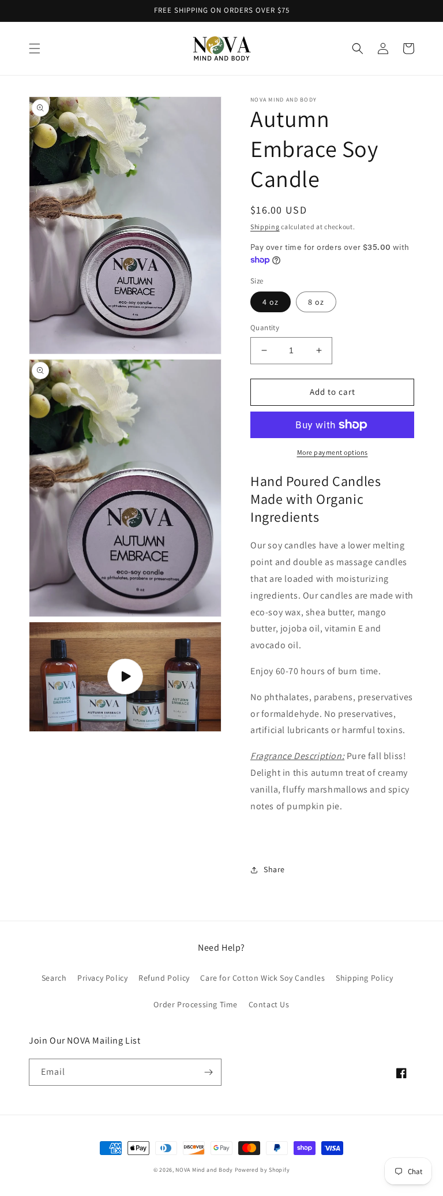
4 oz (270, 302)
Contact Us (269, 1004)
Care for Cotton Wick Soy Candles (262, 978)
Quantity (264, 327)
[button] (34, 48)
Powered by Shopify (262, 1169)
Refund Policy (164, 978)
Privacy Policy (102, 978)
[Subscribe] (208, 1072)
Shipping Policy (364, 978)
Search (54, 978)
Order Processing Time (195, 1004)
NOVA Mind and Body (204, 1169)
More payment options (332, 452)
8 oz (316, 302)
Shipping (265, 226)
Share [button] (274, 869)
